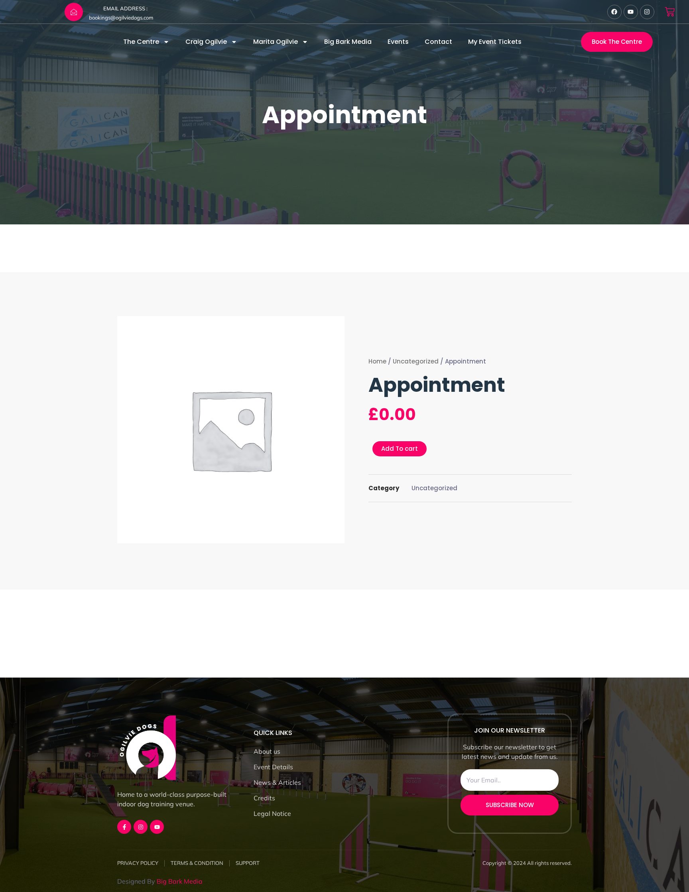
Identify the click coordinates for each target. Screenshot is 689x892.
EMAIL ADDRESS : (125, 8)
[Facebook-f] (124, 827)
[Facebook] (614, 12)
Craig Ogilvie (206, 41)
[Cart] (669, 12)
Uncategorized (416, 361)
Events (398, 41)
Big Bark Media (348, 41)
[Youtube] (631, 12)
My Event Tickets (495, 41)
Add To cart (399, 448)
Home (377, 361)
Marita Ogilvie (275, 41)
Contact (438, 41)
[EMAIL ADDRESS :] (74, 12)
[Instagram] (647, 12)
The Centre (141, 41)
